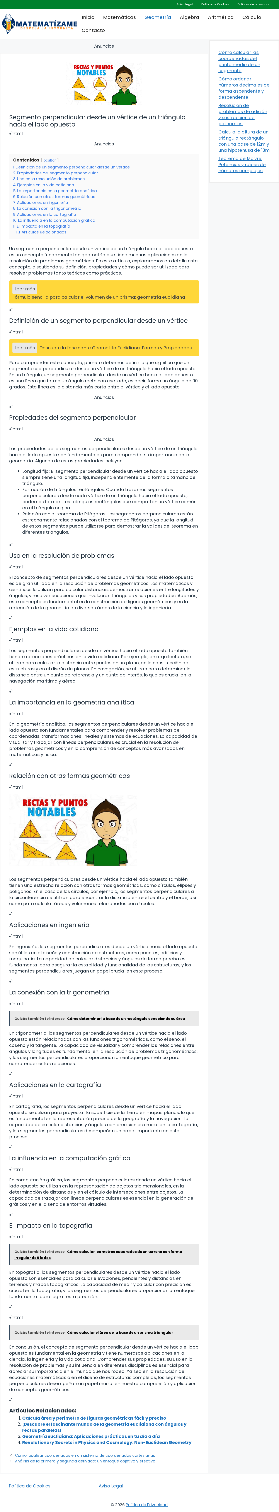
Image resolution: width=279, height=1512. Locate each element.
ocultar (50, 160)
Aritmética (221, 17)
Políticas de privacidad (254, 4)
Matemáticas (119, 17)
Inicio (88, 17)
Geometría (158, 17)
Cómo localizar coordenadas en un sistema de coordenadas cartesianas (85, 1455)
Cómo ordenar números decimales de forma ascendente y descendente (244, 88)
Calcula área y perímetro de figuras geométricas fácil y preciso (94, 1418)
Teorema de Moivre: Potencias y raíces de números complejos (242, 164)
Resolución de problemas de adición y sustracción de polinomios (242, 114)
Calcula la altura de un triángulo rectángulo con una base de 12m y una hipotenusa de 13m (244, 141)
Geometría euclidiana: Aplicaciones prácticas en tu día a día (91, 1436)
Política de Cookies (215, 4)
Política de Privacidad (147, 1504)
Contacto (93, 30)
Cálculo (251, 17)
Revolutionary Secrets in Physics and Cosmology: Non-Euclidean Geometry (107, 1442)
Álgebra (189, 17)
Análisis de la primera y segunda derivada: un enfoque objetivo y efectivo (85, 1461)
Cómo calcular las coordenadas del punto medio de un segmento (239, 61)
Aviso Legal (185, 4)
